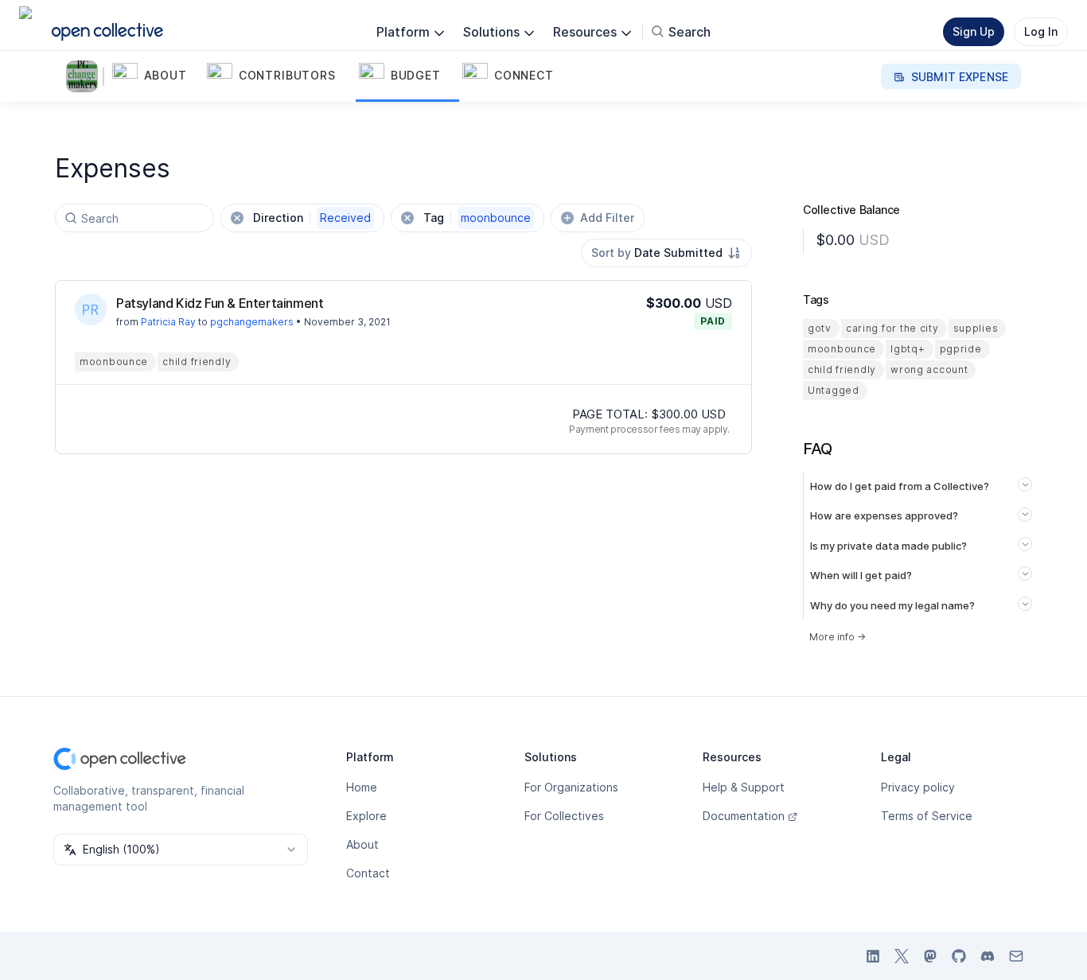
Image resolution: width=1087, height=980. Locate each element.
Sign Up (974, 31)
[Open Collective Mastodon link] (930, 956)
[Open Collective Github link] (959, 956)
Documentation (744, 815)
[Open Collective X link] (901, 956)
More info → (837, 637)
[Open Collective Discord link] (987, 956)
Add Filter (607, 217)
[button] (156, 76)
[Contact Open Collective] (1016, 956)
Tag (477, 217)
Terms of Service (926, 815)
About (362, 844)
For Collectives (564, 815)
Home (361, 787)
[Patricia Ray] (91, 309)
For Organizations (571, 787)
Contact (368, 873)
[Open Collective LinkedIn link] (873, 956)
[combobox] (666, 253)
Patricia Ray (168, 322)
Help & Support (744, 787)
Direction (312, 217)
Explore (366, 815)
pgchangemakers (252, 322)
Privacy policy (918, 787)
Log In (1041, 31)
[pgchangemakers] (85, 76)
